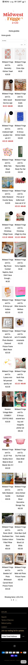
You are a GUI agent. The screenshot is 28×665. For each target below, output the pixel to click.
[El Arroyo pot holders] (8, 292)
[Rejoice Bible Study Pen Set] (20, 152)
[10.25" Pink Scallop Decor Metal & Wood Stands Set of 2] (8, 441)
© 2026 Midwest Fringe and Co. (10, 660)
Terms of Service (7, 620)
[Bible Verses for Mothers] (20, 292)
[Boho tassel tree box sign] (8, 85)
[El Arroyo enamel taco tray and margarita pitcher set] (20, 399)
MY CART (19, 1)
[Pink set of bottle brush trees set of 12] (20, 180)
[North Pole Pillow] (20, 363)
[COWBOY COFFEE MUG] (8, 399)
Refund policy (6, 623)
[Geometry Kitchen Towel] (8, 54)
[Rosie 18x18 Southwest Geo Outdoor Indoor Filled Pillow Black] (8, 519)
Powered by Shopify (20, 660)
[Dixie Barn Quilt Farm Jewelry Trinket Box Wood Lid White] (20, 519)
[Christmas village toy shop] (20, 217)
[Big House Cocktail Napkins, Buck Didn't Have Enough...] (8, 247)
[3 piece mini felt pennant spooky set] (8, 363)
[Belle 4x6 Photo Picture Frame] (20, 559)
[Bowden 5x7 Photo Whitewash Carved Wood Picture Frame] (8, 559)
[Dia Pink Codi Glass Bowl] (20, 441)
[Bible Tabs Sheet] (8, 152)
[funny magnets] (20, 250)
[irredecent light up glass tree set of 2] (8, 117)
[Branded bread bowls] (20, 85)
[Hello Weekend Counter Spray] (8, 183)
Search (3, 617)
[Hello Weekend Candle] (8, 478)
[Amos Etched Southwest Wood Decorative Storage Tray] (20, 478)
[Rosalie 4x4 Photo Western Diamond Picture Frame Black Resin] (8, 323)
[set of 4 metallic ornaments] (20, 322)
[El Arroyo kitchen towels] (20, 116)
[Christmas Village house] (8, 217)
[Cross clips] (20, 54)
